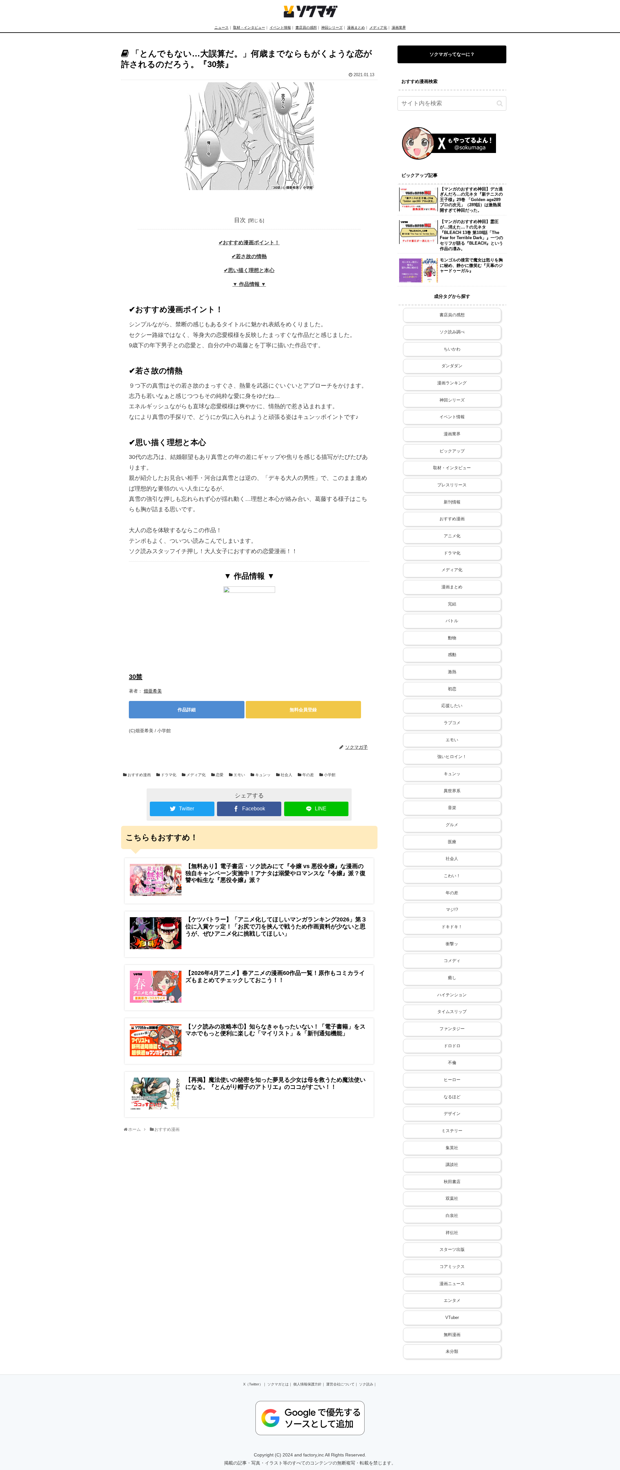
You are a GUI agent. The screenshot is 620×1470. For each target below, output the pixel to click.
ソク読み (366, 1384)
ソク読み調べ (452, 332)
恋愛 (219, 775)
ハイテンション (452, 995)
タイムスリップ (452, 1011)
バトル (452, 621)
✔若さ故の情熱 (249, 256)
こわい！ (452, 876)
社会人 (286, 775)
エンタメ (452, 1300)
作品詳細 (187, 709)
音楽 (452, 808)
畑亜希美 (153, 691)
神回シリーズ (332, 27)
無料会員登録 (303, 709)
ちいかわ (452, 349)
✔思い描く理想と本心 (249, 270)
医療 (452, 842)
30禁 (135, 676)
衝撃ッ (452, 944)
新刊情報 (452, 502)
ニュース (221, 27)
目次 (240, 220)
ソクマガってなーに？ (452, 54)
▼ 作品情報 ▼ (249, 284)
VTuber (452, 1317)
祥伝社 (452, 1233)
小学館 (329, 775)
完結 (452, 604)
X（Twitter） (253, 1384)
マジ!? (452, 909)
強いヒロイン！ (452, 757)
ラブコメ (452, 723)
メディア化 (378, 27)
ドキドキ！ (451, 927)
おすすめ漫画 (139, 775)
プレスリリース (452, 485)
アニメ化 (452, 536)
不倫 (452, 1062)
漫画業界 (399, 27)
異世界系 (452, 791)
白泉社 (452, 1215)
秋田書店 (452, 1182)
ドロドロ (452, 1046)
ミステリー (451, 1131)
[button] (499, 103)
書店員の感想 (306, 27)
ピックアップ (452, 451)
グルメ (452, 825)
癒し (452, 978)
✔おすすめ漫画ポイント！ (249, 242)
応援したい (451, 706)
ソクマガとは (278, 1384)
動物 (452, 638)
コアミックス (452, 1266)
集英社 (452, 1148)
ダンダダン (451, 366)
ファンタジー (452, 1029)
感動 (452, 655)
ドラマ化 (168, 775)
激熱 (452, 672)
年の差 (307, 775)
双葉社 (452, 1198)
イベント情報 (280, 27)
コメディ (452, 960)
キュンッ (262, 775)
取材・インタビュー (249, 27)
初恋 (452, 689)
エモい (238, 775)
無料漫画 (452, 1335)
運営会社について (340, 1384)
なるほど (452, 1097)
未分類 (452, 1351)
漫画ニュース (452, 1284)
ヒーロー (452, 1080)
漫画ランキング (452, 383)
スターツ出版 (452, 1249)
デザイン (452, 1113)
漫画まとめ (356, 27)
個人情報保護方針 (307, 1384)
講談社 (452, 1164)
